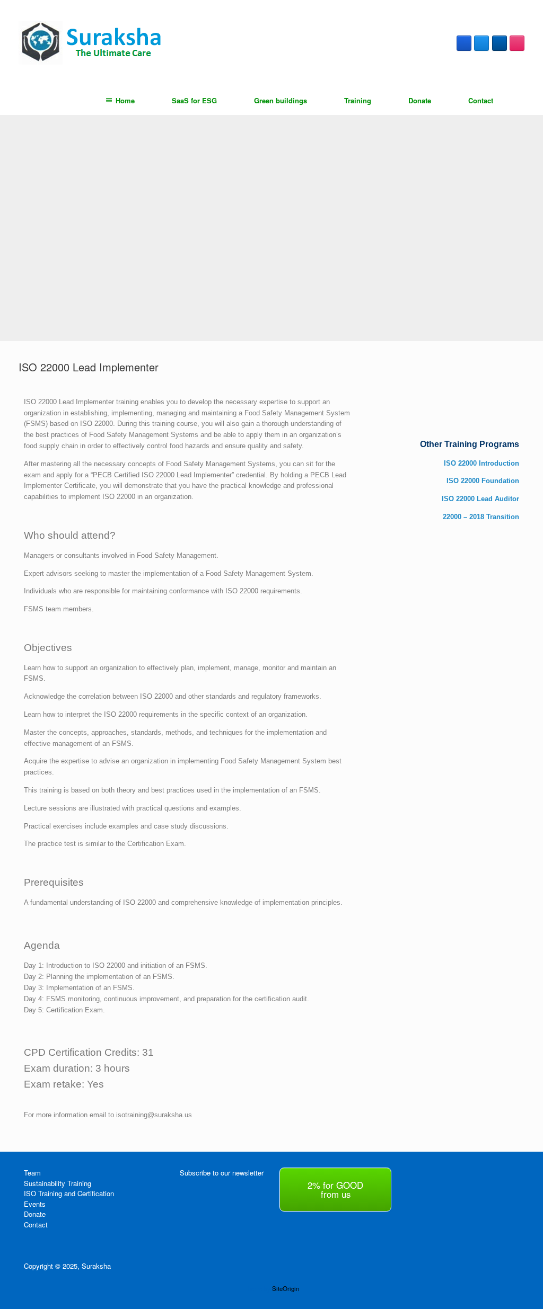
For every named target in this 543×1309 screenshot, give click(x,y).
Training (357, 100)
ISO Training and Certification (69, 1193)
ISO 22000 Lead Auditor (480, 499)
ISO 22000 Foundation (482, 481)
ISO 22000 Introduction (481, 463)
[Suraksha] (93, 43)
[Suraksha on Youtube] (410, 1173)
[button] (527, 100)
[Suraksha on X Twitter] (481, 43)
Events (35, 1204)
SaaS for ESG (194, 100)
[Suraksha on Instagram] (517, 43)
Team (32, 1173)
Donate (419, 100)
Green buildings (280, 100)
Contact (480, 100)
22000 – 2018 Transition (481, 517)
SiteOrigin (285, 1288)
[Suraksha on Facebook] (464, 43)
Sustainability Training (57, 1183)
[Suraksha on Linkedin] (499, 43)
